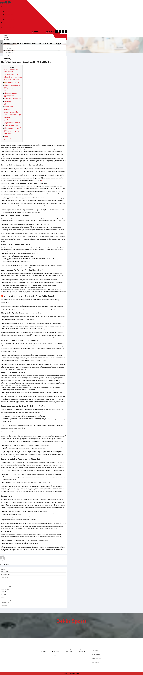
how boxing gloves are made (10, 21)
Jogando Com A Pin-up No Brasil (11, 92)
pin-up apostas (44, 180)
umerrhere (4, 564)
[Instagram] (101, 667)
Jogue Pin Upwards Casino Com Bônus (12, 76)
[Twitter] (98, 667)
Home (3, 6)
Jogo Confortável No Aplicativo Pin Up (12, 127)
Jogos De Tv (7, 103)
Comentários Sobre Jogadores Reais (12, 125)
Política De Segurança (9, 138)
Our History (6, 9)
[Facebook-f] (92, 667)
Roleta (5, 104)
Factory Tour (5, 24)
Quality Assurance (6, 17)
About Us (4, 8)
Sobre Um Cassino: (8, 96)
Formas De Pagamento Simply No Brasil (13, 77)
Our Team (6, 11)
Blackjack (6, 135)
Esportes (6, 139)
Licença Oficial (7, 101)
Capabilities (4, 13)
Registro (6, 136)
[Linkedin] (95, 667)
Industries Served (8, 16)
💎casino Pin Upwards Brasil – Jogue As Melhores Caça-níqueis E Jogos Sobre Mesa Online (12, 116)
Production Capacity (9, 14)
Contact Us (4, 22)
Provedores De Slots (8, 106)
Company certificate (9, 19)
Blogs (3, 25)
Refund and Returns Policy (8, 27)
